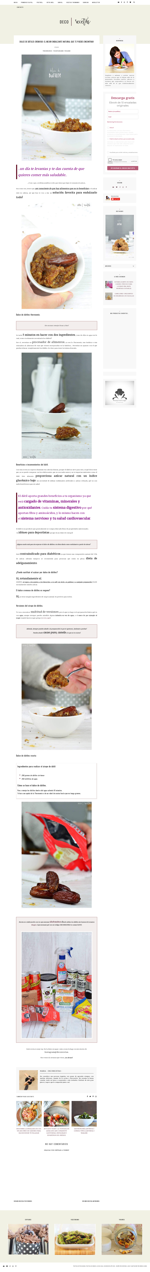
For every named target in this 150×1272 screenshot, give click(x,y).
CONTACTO (20, 7)
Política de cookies (91, 1266)
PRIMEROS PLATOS (26, 2)
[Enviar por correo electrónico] (96, 1096)
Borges (33, 925)
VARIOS (60, 2)
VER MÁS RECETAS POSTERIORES (23, 1201)
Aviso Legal (100, 1266)
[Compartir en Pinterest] (93, 1096)
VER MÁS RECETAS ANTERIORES (90, 1201)
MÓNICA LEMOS (143, 1266)
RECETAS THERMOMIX (73, 2)
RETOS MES (50, 2)
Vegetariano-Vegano (62, 51)
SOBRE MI (86, 2)
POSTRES (39, 2)
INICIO (16, 2)
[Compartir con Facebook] (87, 1096)
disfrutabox (55, 922)
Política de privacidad (79, 1266)
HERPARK (124, 1266)
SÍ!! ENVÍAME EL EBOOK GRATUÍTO (123, 168)
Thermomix (47, 51)
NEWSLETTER (96, 2)
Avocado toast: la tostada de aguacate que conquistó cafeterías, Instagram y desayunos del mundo (56, 1132)
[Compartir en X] (90, 1096)
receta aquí (46, 618)
